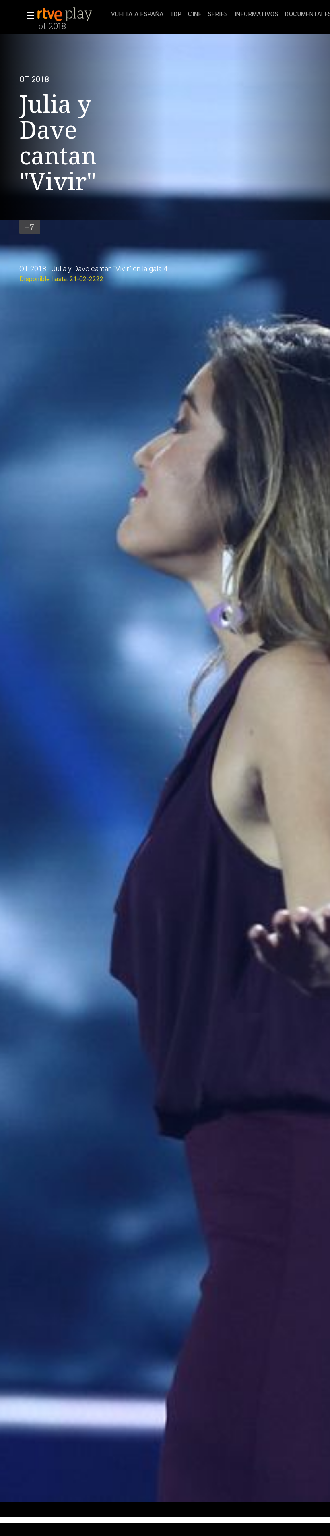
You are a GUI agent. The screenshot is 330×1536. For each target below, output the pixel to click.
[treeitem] (137, 14)
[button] (28, 15)
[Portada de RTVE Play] (65, 14)
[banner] (72, 14)
